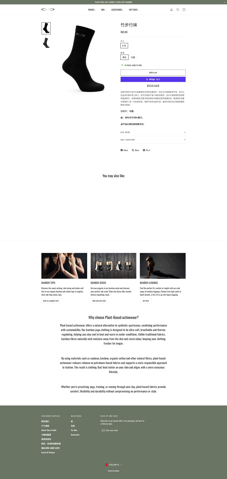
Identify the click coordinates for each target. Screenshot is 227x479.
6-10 (124, 45)
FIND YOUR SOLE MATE (99, 301)
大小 (122, 41)
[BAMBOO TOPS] (64, 266)
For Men (74, 430)
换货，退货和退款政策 (51, 443)
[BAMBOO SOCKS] (113, 266)
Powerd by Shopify (113, 471)
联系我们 (45, 421)
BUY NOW (146, 301)
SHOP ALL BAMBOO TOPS (51, 301)
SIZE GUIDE (125, 132)
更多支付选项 (153, 85)
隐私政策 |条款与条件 (50, 448)
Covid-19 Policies (48, 452)
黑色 (124, 57)
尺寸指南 (45, 425)
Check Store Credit (48, 430)
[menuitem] (91, 9)
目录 (73, 425)
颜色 (122, 53)
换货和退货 (46, 439)
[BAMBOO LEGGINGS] (163, 266)
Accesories (75, 434)
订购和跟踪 (46, 434)
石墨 (133, 57)
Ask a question (128, 140)
